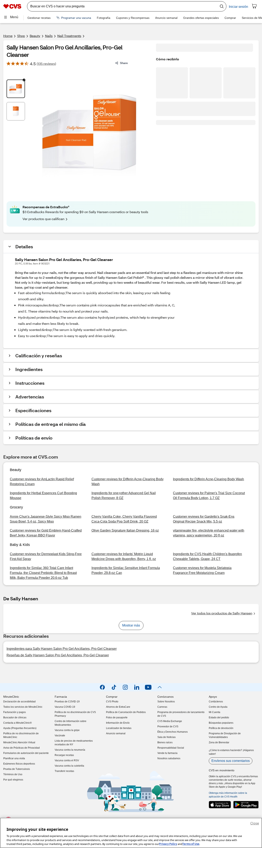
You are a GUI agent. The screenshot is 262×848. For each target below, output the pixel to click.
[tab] (16, 89)
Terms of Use (190, 844)
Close (254, 823)
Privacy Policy (168, 844)
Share (124, 63)
